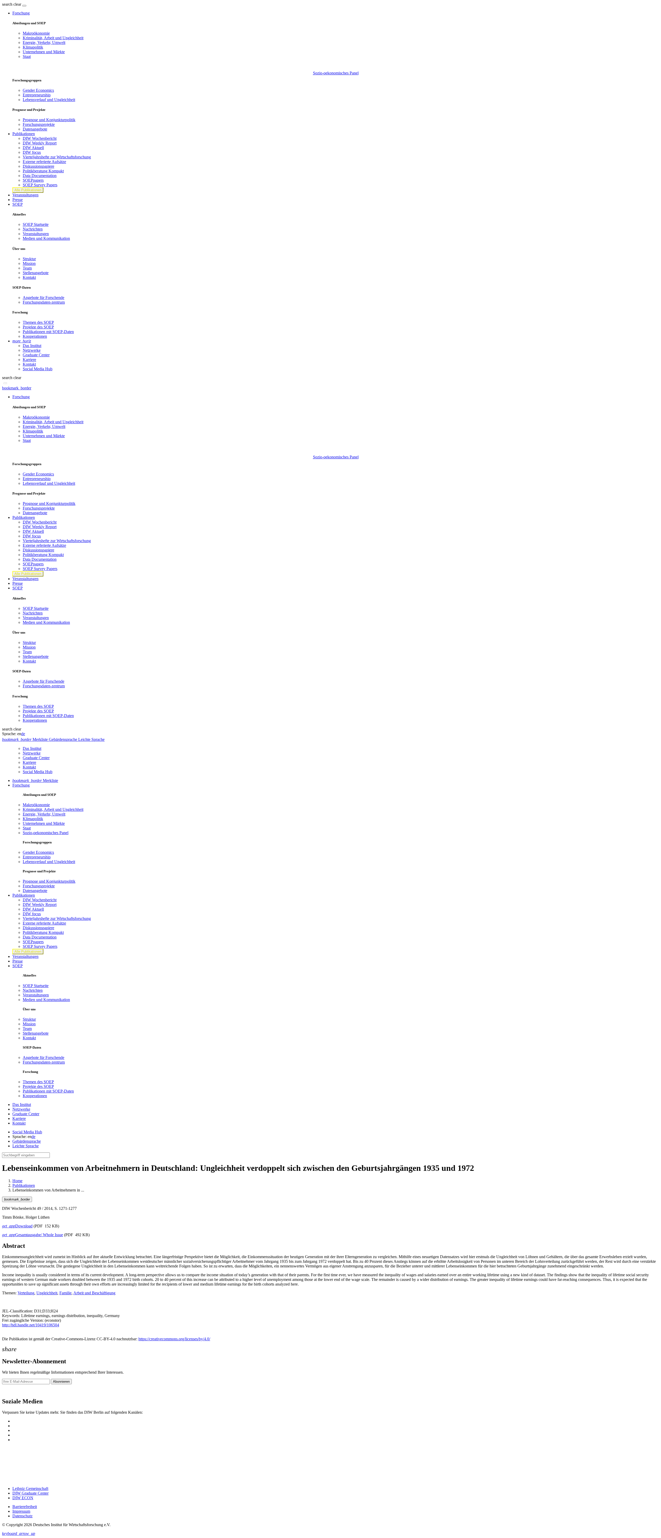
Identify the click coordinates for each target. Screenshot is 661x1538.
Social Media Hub (37, 369)
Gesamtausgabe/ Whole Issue (32, 1235)
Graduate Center (36, 355)
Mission (29, 263)
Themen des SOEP (38, 322)
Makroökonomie (36, 33)
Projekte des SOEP (38, 327)
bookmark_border (16, 388)
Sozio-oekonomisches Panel (336, 73)
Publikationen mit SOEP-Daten (48, 331)
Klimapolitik (33, 47)
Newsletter (11, 1390)
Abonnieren (61, 1381)
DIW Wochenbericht (40, 138)
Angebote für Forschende (43, 297)
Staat (27, 56)
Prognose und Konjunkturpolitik (49, 120)
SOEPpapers (33, 180)
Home (17, 1181)
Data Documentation (40, 175)
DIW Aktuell (33, 147)
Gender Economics (38, 90)
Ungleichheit (46, 1293)
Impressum (21, 1511)
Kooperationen (35, 336)
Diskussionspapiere (38, 166)
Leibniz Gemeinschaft (30, 1488)
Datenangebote (35, 129)
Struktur (29, 259)
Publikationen (23, 1185)
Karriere (29, 359)
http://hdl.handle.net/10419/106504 (30, 1325)
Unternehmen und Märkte (44, 52)
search (7, 4)
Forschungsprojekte (39, 124)
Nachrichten (33, 229)
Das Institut (32, 345)
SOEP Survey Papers (40, 185)
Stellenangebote (36, 273)
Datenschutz (22, 1516)
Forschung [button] (21, 13)
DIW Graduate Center (30, 1493)
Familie (65, 1293)
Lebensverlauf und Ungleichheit (49, 99)
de (23, 734)
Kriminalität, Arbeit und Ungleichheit (53, 38)
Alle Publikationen (27, 190)
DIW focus (32, 152)
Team (27, 268)
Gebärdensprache (26, 1141)
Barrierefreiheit (24, 1506)
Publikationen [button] (23, 134)
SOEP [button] (17, 204)
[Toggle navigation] (24, 5)
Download (17, 1226)
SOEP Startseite (36, 224)
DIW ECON (22, 1498)
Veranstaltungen (25, 195)
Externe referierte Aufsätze (44, 161)
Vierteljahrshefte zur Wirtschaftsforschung (57, 157)
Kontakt (29, 277)
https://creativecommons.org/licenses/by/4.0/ (174, 1339)
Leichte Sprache (25, 1146)
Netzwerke (32, 350)
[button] (12, 4)
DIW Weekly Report (40, 143)
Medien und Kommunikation (46, 238)
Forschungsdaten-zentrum (44, 302)
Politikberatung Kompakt (43, 171)
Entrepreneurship (37, 95)
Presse (17, 199)
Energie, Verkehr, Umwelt (44, 42)
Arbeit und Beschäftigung (94, 1293)
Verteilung (26, 1293)
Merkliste (35, 780)
